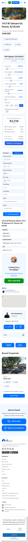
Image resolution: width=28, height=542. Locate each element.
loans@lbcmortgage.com (10, 507)
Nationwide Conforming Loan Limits (10, 493)
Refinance (18, 153)
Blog (3, 481)
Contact (4, 474)
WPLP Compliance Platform (14, 538)
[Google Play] (6, 452)
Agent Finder (5, 461)
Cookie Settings (20, 529)
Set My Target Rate (13, 214)
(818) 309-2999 (8, 505)
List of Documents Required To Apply (10, 498)
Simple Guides (5, 466)
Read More (22, 524)
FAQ (3, 471)
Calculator (4, 488)
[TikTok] (13, 449)
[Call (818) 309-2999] (9, 2)
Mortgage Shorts (6, 485)
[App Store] (14, 452)
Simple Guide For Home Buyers (9, 495)
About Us (4, 459)
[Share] (23, 335)
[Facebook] (8, 449)
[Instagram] (3, 449)
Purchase (7, 153)
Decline (8, 529)
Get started (15, 2)
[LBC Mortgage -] (4, 2)
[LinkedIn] (5, 449)
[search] (21, 2)
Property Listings (6, 483)
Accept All (14, 535)
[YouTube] (10, 449)
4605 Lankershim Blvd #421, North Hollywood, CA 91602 (15, 510)
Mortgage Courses (6, 469)
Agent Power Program (7, 464)
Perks (3, 490)
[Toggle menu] (24, 2)
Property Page (14, 395)
